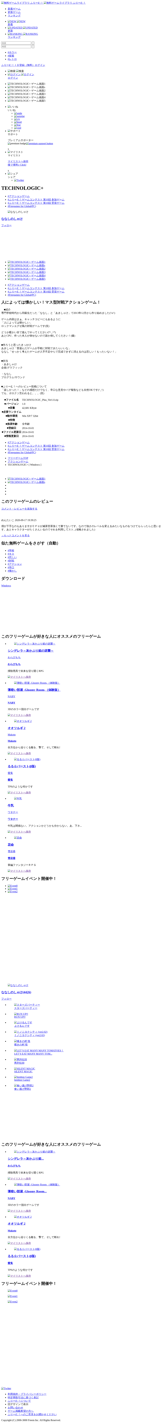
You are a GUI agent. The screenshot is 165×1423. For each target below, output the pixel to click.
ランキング (14, 15)
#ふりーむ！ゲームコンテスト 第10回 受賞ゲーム (36, 203)
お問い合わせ (15, 1407)
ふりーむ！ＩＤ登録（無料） (18, 65)
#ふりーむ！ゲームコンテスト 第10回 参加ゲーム (36, 199)
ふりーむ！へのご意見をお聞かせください (32, 1414)
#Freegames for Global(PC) (22, 206)
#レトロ (12, 59)
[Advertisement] (25, 610)
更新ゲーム (14, 12)
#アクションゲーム (19, 196)
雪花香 (11, 851)
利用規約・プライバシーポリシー (27, 1394)
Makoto (12, 734)
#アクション (15, 564)
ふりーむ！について (19, 1400)
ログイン (40, 65)
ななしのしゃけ (12, 218)
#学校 (11, 550)
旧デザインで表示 (18, 1404)
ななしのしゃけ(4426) (16, 992)
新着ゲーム (14, 8)
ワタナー (13, 812)
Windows (6, 585)
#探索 (11, 55)
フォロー (6, 225)
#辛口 (11, 567)
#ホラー (12, 52)
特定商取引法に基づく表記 (23, 1397)
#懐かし (12, 570)
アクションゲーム (18, 461)
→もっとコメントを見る (15, 535)
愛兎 (10, 773)
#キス (11, 553)
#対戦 (11, 560)
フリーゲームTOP (18, 458)
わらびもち (14, 657)
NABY (11, 696)
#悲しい (12, 557)
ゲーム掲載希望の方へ (21, 1411)
